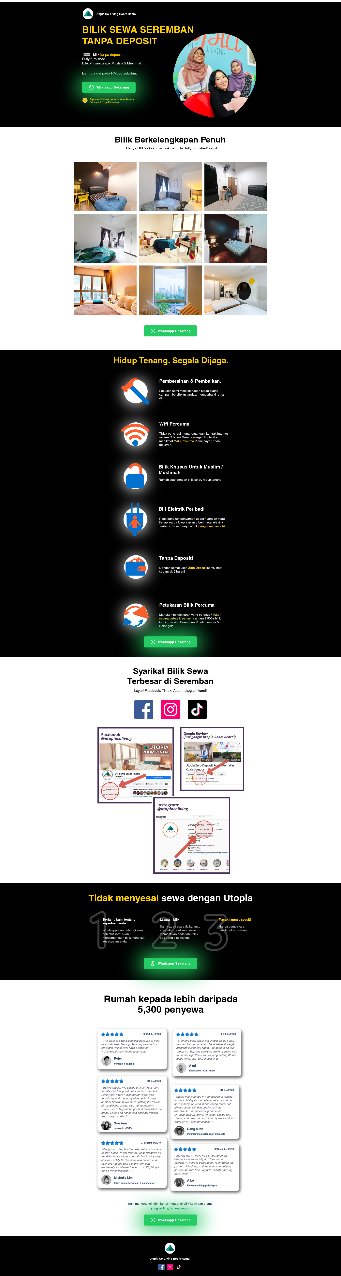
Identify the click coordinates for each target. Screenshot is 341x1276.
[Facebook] (143, 709)
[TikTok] (197, 709)
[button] (105, 186)
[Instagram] (170, 709)
